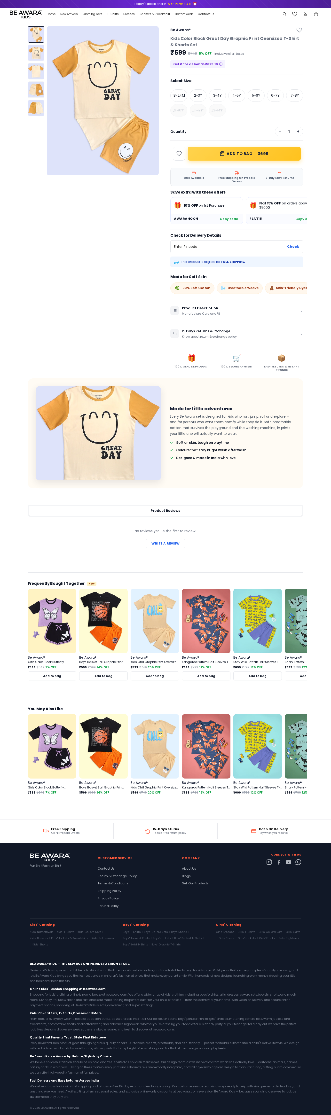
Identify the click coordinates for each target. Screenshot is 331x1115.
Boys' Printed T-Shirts (188, 938)
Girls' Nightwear (289, 938)
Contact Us (106, 868)
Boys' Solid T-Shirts (135, 944)
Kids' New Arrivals (42, 932)
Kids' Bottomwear (103, 938)
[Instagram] (269, 862)
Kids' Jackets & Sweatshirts (69, 938)
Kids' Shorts (40, 944)
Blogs (186, 876)
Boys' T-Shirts (132, 932)
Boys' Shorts (179, 932)
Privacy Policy (108, 898)
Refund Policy (108, 906)
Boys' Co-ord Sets (156, 932)
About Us (189, 868)
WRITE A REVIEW (165, 543)
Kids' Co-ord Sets (89, 932)
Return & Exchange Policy (117, 876)
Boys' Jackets (162, 938)
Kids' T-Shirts (65, 932)
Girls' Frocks (267, 938)
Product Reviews (165, 510)
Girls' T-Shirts (246, 932)
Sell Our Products (195, 883)
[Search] (284, 14)
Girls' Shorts (227, 938)
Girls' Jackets (247, 938)
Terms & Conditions (113, 883)
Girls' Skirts (293, 932)
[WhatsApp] (298, 862)
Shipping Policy (109, 891)
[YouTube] (289, 862)
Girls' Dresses (225, 932)
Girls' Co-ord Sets (271, 932)
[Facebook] (279, 862)
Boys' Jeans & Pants (136, 938)
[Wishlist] (294, 14)
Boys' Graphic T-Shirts (166, 944)
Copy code (229, 219)
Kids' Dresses (39, 938)
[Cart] (316, 14)
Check (293, 246)
